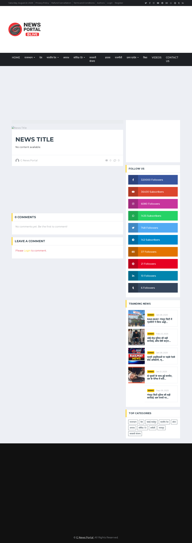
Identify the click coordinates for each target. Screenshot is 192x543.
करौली (152, 427)
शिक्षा (145, 57)
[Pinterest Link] (175, 3)
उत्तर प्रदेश (132, 57)
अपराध (66, 57)
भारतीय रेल (52, 57)
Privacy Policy (42, 3)
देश (40, 57)
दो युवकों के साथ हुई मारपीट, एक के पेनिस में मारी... (159, 377)
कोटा (174, 422)
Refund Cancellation (61, 3)
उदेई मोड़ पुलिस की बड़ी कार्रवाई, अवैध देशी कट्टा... (159, 339)
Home (16, 57)
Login (109, 3)
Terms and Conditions (84, 3)
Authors (101, 3)
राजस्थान (28, 57)
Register (119, 3)
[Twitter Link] (146, 3)
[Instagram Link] (154, 3)
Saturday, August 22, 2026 (20, 3)
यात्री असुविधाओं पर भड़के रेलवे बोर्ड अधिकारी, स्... (161, 358)
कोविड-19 (78, 57)
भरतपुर (161, 427)
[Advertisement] (126, 29)
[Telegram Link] (162, 3)
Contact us (172, 59)
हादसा (107, 57)
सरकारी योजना (92, 59)
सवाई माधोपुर (151, 422)
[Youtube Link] (158, 3)
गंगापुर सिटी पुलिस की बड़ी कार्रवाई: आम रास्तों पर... (158, 396)
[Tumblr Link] (179, 3)
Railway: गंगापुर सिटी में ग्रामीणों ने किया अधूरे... (159, 320)
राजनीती (118, 57)
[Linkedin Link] (183, 3)
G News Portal (84, 537)
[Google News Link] (166, 3)
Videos (156, 57)
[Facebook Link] (150, 3)
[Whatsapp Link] (171, 3)
